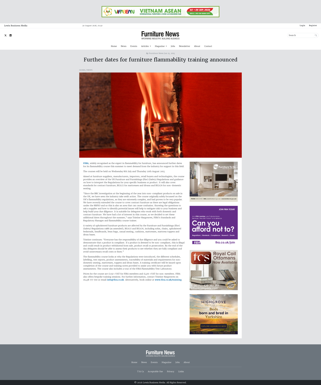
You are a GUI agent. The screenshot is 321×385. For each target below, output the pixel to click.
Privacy (170, 371)
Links (181, 371)
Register (313, 25)
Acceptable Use (155, 371)
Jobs (173, 46)
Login (302, 25)
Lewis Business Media (15, 25)
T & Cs (140, 371)
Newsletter (184, 46)
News (123, 46)
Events (133, 46)
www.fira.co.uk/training (168, 279)
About (197, 46)
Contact (208, 46)
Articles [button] (145, 46)
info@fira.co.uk (115, 279)
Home (114, 46)
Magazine (166, 362)
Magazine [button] (160, 46)
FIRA (86, 163)
